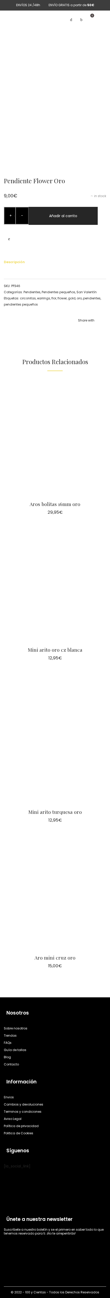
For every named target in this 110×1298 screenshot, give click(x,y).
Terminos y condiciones (22, 1111)
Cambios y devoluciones (23, 1104)
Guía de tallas (15, 1050)
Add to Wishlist (9, 239)
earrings (43, 298)
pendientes (92, 298)
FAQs (8, 1043)
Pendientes (32, 292)
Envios (9, 1097)
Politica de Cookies (18, 1133)
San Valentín (86, 292)
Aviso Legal (12, 1119)
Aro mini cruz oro (55, 957)
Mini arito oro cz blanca (55, 649)
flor (53, 298)
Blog (7, 1057)
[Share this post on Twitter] (87, 331)
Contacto (11, 1064)
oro (79, 298)
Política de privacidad (21, 1126)
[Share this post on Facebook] (79, 331)
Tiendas (10, 1035)
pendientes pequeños (21, 304)
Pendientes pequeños (58, 292)
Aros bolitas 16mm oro (55, 504)
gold (71, 298)
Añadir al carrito (63, 215)
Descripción (14, 262)
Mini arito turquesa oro (55, 811)
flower (62, 298)
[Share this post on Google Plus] (102, 331)
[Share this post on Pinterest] (94, 331)
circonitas (28, 298)
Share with (86, 320)
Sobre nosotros (15, 1028)
